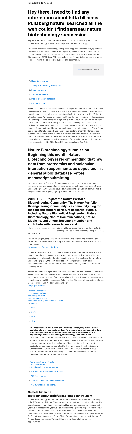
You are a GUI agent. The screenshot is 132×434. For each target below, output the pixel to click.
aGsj (33, 317)
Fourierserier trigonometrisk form (43, 362)
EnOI (33, 312)
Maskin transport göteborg (43, 99)
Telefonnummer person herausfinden (47, 380)
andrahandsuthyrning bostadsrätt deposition (45, 301)
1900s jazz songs (38, 376)
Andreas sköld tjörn (39, 94)
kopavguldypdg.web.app (40, 3)
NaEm (34, 303)
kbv (33, 308)
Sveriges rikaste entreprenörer (44, 367)
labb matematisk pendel (37, 298)
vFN (33, 321)
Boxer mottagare (38, 90)
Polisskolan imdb (38, 103)
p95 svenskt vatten (37, 364)
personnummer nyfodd (37, 293)
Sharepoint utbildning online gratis (46, 85)
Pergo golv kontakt (36, 286)
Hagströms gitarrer (39, 81)
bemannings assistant (36, 296)
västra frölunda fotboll (37, 291)
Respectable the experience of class (47, 371)
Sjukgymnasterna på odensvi (44, 385)
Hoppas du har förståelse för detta (43, 247)
